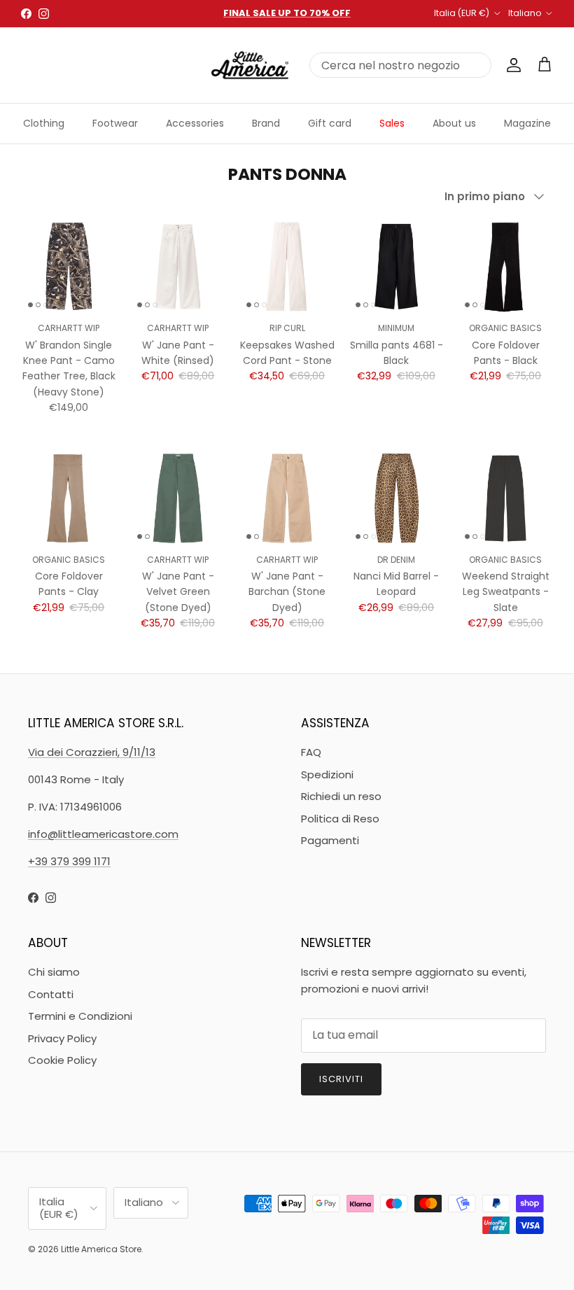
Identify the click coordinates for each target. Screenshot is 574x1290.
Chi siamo (54, 972)
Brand (266, 123)
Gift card (329, 123)
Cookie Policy (62, 1060)
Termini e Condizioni (80, 1016)
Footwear (115, 123)
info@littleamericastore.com (103, 834)
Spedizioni (327, 774)
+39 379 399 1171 (69, 861)
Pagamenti (330, 840)
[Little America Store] (249, 65)
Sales (392, 123)
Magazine (527, 123)
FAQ (311, 752)
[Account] (511, 65)
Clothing (43, 123)
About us (454, 123)
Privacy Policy (62, 1038)
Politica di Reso (340, 818)
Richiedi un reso (341, 796)
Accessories (195, 123)
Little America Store (101, 1249)
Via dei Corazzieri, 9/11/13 (91, 752)
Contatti (51, 994)
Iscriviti (341, 1079)
